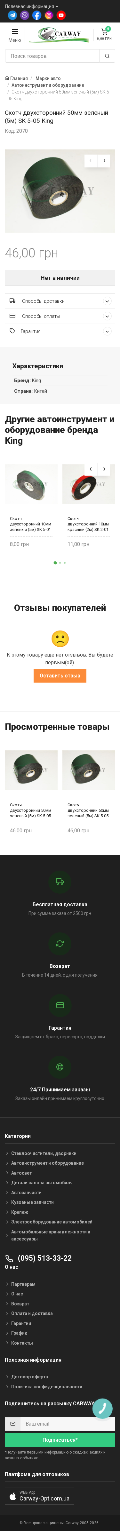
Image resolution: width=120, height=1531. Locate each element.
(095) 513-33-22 (44, 1258)
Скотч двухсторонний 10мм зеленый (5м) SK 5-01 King (30, 524)
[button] (55, 562)
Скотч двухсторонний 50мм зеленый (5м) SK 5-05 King (30, 810)
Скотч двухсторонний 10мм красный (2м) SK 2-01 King (88, 524)
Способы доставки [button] (43, 301)
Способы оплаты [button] (40, 316)
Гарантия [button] (31, 331)
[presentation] (90, 161)
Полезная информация (29, 6)
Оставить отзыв (60, 676)
